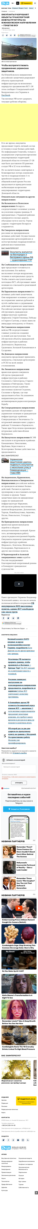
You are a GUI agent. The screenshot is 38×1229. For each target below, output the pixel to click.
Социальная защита (25, 1158)
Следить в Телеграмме (20, 809)
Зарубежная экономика (27, 1161)
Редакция (4, 1103)
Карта (3, 1112)
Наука (3, 1178)
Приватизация (6, 1172)
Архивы (4, 1100)
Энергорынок (5, 1169)
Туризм (21, 1184)
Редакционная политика (9, 1109)
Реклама (4, 1106)
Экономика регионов (8, 1175)
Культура (4, 1190)
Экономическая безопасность (24, 1168)
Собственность (24, 1187)
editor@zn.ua (31, 1131)
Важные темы (6, 8)
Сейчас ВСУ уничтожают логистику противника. (22, 688)
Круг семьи (22, 1181)
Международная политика (6, 1162)
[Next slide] (35, 8)
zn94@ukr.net (26, 1128)
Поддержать (27, 3)
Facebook (5, 95)
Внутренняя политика (8, 1158)
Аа (17, 3)
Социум (21, 1175)
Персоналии (23, 1172)
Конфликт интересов (26, 1164)
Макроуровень (6, 1166)
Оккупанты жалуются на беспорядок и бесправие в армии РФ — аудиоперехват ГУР (21, 256)
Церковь (4, 1187)
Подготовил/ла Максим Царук (13, 628)
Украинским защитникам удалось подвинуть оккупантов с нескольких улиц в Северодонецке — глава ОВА (21, 466)
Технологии (5, 1181)
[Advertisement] (19, 123)
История (21, 1178)
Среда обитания (6, 1184)
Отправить (19, 783)
